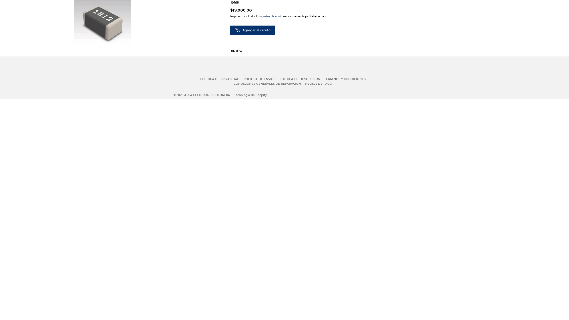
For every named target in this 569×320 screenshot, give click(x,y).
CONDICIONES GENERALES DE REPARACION (267, 83)
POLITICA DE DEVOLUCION (299, 79)
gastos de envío (271, 16)
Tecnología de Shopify (250, 95)
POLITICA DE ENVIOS (259, 79)
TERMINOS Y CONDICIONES (345, 79)
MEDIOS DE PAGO (318, 83)
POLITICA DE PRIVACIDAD (220, 79)
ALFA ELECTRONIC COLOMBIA (207, 95)
